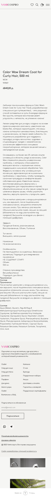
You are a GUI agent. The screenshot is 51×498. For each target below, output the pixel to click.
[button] (14, 436)
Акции (25, 379)
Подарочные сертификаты (34, 391)
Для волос (5, 376)
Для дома (5, 383)
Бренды (26, 372)
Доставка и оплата (31, 383)
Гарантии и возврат (32, 387)
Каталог (26, 364)
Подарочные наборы (32, 376)
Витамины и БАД (8, 395)
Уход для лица (7, 368)
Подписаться (13, 416)
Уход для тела (7, 372)
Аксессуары (6, 387)
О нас (25, 368)
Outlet (3, 364)
